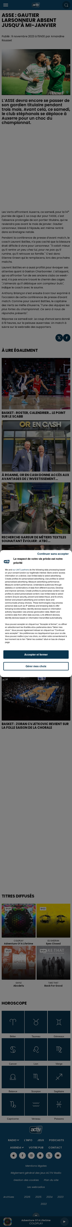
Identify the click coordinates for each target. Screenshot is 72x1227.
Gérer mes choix (36, 666)
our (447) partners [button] (21, 569)
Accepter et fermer (36, 654)
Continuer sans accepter (53, 554)
